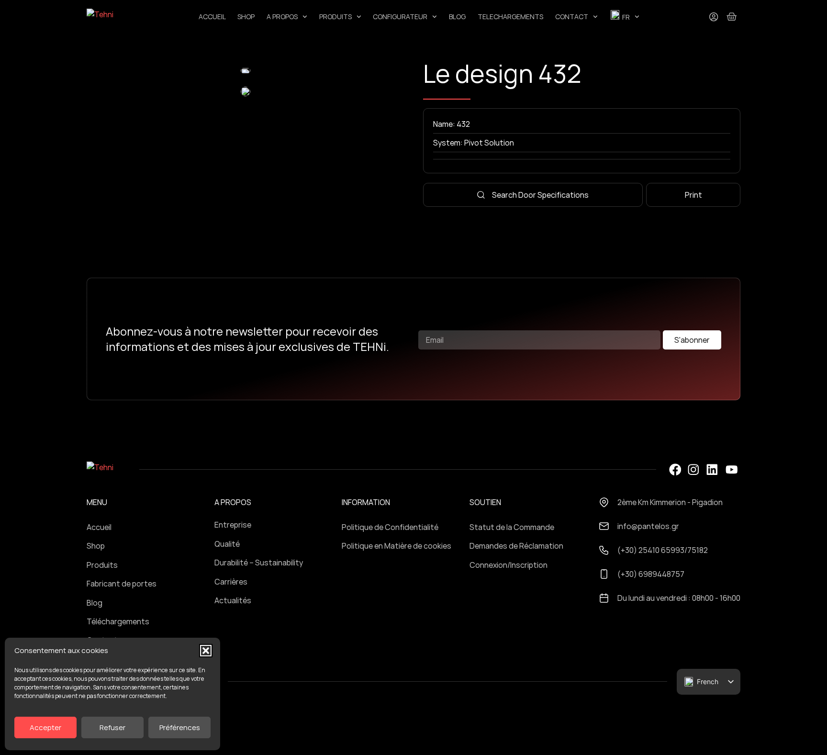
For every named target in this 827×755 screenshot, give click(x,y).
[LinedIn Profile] (712, 469)
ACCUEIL (212, 16)
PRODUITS (335, 16)
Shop (96, 546)
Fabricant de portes (121, 583)
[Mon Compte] (713, 16)
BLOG (457, 16)
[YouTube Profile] (731, 469)
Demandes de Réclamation (516, 546)
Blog (94, 602)
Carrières (230, 581)
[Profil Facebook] (674, 469)
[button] (206, 650)
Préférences (179, 727)
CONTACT (571, 16)
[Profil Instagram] (693, 469)
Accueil (99, 527)
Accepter (45, 727)
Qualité (227, 544)
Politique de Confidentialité (390, 527)
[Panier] (731, 16)
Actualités (232, 600)
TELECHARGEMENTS (510, 16)
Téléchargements (118, 621)
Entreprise (232, 524)
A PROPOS (282, 16)
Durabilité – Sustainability (258, 562)
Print (693, 195)
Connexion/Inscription (508, 565)
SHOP (246, 16)
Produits (102, 565)
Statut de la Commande (511, 527)
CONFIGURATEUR (400, 16)
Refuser (112, 727)
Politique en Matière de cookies (396, 546)
